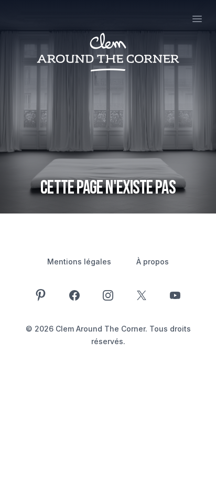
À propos (152, 261)
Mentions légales (79, 261)
